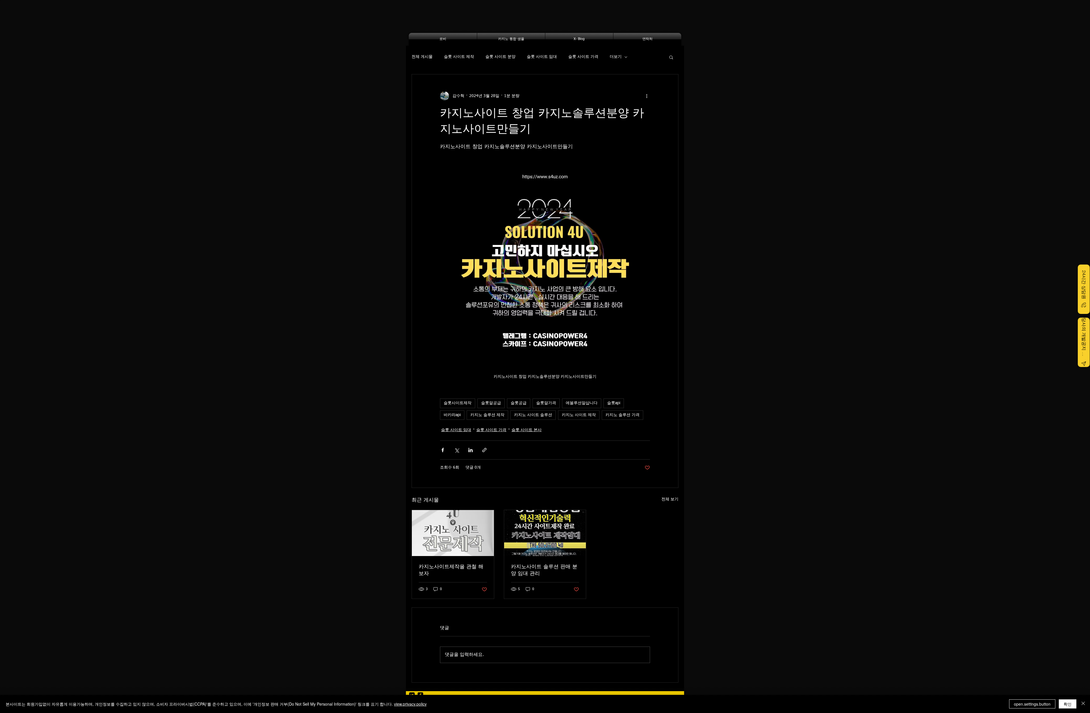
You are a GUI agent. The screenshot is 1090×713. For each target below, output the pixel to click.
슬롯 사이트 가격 (583, 57)
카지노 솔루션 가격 (622, 415)
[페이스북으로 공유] (442, 450)
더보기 (616, 57)
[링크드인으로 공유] (470, 450)
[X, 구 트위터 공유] (456, 450)
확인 (1068, 704)
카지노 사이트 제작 (579, 415)
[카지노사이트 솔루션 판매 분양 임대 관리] (545, 533)
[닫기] (1083, 703)
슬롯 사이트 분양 (500, 57)
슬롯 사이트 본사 (527, 430)
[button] (671, 57)
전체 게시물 (422, 57)
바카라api (452, 415)
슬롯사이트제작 (457, 403)
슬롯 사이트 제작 (459, 57)
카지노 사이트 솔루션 (533, 415)
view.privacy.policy (410, 704)
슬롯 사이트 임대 (542, 57)
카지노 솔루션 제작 (487, 415)
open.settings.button (1032, 704)
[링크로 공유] (484, 450)
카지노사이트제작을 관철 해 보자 (451, 570)
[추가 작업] (646, 96)
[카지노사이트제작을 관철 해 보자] (453, 533)
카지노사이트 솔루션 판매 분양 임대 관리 (544, 570)
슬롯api (613, 403)
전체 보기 (669, 499)
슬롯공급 (519, 403)
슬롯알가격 (546, 403)
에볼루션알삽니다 (582, 403)
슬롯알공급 (491, 403)
